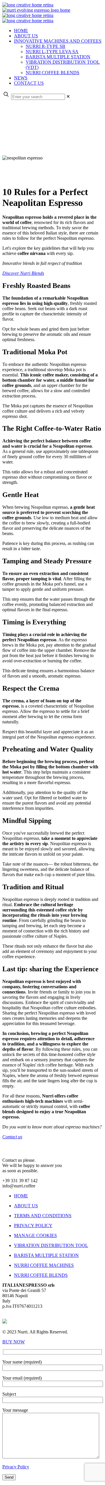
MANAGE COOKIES (35, 1235)
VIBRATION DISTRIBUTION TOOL (51, 1245)
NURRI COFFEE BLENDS (41, 1275)
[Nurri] (36, 12)
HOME (21, 1195)
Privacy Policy (15, 1466)
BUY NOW (13, 1341)
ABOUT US (26, 1205)
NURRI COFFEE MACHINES (44, 1265)
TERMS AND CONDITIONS (42, 1215)
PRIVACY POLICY (33, 1225)
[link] (68, 96)
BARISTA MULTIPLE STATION (46, 1255)
